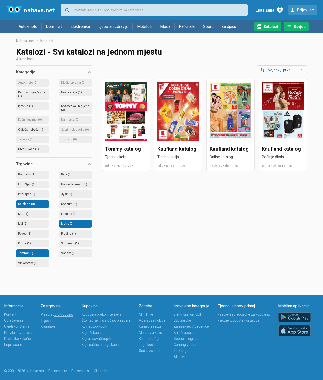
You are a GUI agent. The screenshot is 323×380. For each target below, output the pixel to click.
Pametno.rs (57, 371)
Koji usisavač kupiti (96, 339)
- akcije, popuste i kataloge (239, 320)
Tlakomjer (182, 351)
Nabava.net (25, 41)
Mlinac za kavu (150, 333)
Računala (187, 26)
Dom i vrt (54, 26)
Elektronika (80, 26)
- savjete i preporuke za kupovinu (244, 314)
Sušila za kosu (150, 351)
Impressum (13, 345)
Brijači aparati (184, 333)
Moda (165, 26)
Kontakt (10, 314)
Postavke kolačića (18, 339)
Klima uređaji (149, 339)
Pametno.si (80, 371)
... (246, 26)
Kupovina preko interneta (101, 314)
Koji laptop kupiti (94, 326)
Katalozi (271, 26)
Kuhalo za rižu (150, 326)
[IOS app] (294, 330)
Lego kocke (148, 345)
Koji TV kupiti (92, 333)
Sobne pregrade (186, 339)
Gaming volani (185, 345)
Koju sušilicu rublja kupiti (101, 345)
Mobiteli (144, 26)
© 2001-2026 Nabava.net (24, 371)
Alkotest (180, 357)
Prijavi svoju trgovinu (57, 314)
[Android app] (294, 317)
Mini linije (146, 314)
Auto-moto (28, 26)
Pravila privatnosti (18, 333)
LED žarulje (182, 320)
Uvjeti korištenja (16, 326)
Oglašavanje (14, 320)
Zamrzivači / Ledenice (191, 326)
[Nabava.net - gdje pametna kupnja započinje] (30, 10)
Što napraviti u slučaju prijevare (106, 320)
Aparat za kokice (152, 320)
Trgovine (48, 321)
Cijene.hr (101, 371)
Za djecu (228, 26)
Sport (208, 26)
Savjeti (300, 26)
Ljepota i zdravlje (113, 26)
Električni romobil (187, 314)
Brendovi (48, 327)
